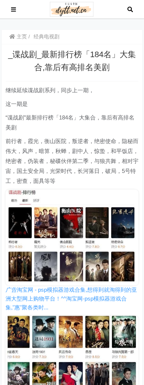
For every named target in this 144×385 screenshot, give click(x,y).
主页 (21, 36)
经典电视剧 (46, 36)
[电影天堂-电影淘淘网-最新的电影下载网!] (72, 9)
